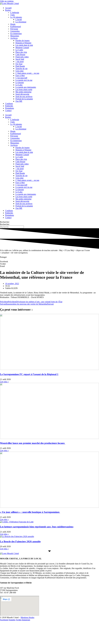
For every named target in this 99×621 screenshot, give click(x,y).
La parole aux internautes (25, 87)
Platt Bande (20, 66)
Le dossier (19, 82)
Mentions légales (27, 617)
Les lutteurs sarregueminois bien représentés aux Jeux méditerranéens (36, 526)
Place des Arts (21, 52)
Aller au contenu (7, 1)
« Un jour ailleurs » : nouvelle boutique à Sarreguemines (30, 512)
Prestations (9, 108)
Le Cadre (19, 50)
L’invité (18, 19)
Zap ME (18, 101)
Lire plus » (4, 382)
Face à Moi (20, 75)
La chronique (20, 22)
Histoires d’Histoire (23, 43)
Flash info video (22, 57)
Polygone (14, 29)
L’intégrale (14, 12)
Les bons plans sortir (23, 89)
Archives (14, 38)
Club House (20, 54)
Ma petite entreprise (23, 92)
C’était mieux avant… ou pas (27, 73)
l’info (12, 15)
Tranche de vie (21, 68)
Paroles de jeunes (22, 40)
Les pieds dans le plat (24, 45)
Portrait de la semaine (24, 99)
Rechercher (4, 222)
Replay (8, 10)
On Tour (18, 64)
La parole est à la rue (23, 80)
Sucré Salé (19, 59)
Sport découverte (22, 94)
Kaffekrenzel (15, 26)
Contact (8, 110)
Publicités (9, 106)
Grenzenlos (15, 31)
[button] (49, 261)
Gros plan (19, 71)
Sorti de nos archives (23, 96)
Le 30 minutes (16, 17)
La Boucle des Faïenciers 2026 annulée (20, 541)
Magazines (14, 36)
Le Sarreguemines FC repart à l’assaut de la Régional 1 (29, 374)
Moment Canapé (22, 47)
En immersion (16, 33)
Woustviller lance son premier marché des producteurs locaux (32, 443)
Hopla (12, 24)
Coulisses (9, 103)
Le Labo (18, 85)
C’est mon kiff (21, 78)
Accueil (8, 8)
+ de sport (19, 61)
